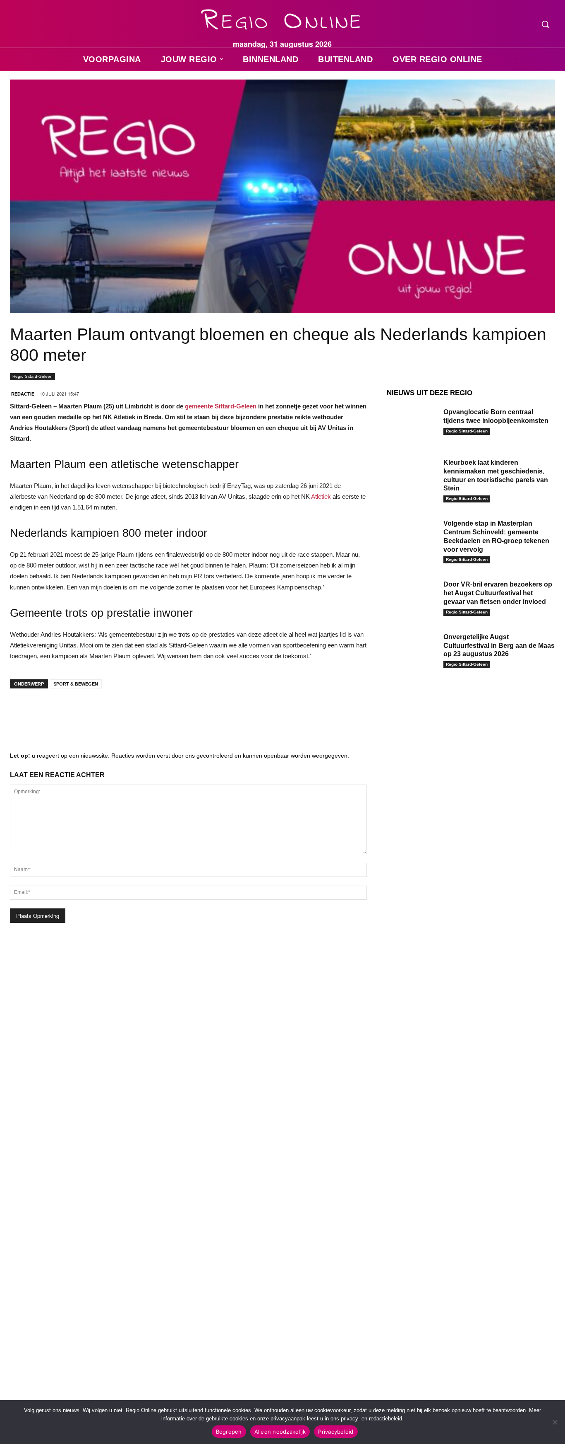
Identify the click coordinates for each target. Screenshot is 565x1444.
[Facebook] (22, 711)
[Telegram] (72, 711)
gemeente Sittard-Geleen (220, 406)
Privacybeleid (335, 1431)
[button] (545, 24)
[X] (96, 711)
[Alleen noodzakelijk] (555, 1422)
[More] (147, 711)
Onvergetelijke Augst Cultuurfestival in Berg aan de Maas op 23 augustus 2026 (499, 645)
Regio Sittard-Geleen (32, 376)
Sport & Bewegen (75, 683)
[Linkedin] (47, 711)
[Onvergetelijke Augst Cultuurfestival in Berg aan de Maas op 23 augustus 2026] (412, 648)
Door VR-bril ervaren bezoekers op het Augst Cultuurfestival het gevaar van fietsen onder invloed (497, 593)
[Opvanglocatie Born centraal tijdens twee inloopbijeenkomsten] (412, 424)
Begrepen (229, 1431)
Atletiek (321, 496)
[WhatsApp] (121, 711)
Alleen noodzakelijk (280, 1431)
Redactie (22, 393)
